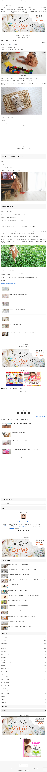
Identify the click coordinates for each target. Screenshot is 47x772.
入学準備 (23, 696)
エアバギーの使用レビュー (23, 671)
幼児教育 (23, 665)
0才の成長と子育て (23, 676)
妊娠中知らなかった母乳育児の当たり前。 (9, 283)
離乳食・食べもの (23, 668)
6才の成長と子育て (23, 693)
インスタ (12, 528)
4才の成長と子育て (23, 688)
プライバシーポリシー (35, 768)
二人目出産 (10, 388)
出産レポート (23, 674)
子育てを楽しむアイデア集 (23, 660)
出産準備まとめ (4, 388)
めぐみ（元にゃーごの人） (23, 521)
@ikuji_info (12, 44)
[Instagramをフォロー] (20, 530)
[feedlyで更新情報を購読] (26, 530)
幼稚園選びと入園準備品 (23, 662)
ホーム (12, 768)
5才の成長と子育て (23, 690)
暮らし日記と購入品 (23, 654)
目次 (22, 146)
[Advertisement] (23, 135)
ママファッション (23, 651)
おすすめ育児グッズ (23, 643)
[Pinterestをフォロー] (23, 530)
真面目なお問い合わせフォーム (25, 526)
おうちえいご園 (8, 525)
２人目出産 (20, 388)
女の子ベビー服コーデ (23, 648)
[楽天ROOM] (25, 530)
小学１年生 (23, 702)
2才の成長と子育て (23, 682)
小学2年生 (23, 699)
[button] (45, 503)
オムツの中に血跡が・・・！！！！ (23, 148)
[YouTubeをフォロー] (22, 530)
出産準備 (15, 388)
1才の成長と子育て (23, 679)
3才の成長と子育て (23, 685)
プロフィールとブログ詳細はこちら (10, 526)
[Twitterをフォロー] (18, 530)
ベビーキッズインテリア (23, 640)
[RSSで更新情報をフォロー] (28, 530)
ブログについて (23, 637)
